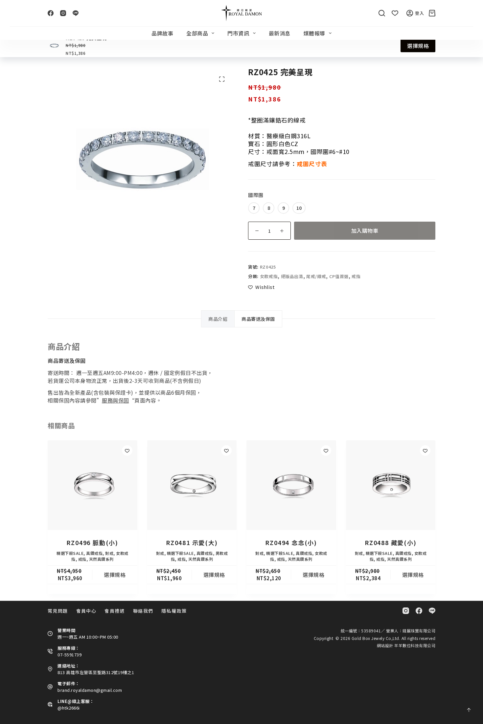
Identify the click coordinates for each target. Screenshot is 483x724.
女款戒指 (269, 276)
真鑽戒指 (94, 553)
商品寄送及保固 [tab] (258, 319)
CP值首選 (339, 276)
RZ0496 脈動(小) (92, 542)
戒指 (356, 276)
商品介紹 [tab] (217, 319)
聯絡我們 (143, 611)
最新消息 (279, 33)
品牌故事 (162, 33)
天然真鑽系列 (101, 559)
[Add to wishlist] (127, 450)
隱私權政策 (174, 611)
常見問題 (58, 611)
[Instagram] (63, 13)
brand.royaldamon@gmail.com (90, 690)
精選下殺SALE (70, 553)
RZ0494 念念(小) (291, 542)
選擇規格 (418, 46)
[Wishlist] (395, 13)
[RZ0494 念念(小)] (291, 485)
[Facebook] (51, 13)
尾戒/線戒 (316, 276)
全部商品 (197, 33)
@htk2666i (69, 708)
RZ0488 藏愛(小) (391, 542)
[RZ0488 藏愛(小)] (391, 485)
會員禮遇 (114, 611)
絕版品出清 (292, 276)
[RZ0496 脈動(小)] (92, 485)
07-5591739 (69, 654)
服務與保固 (115, 400)
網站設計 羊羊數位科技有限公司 (406, 645)
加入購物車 (365, 230)
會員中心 (86, 611)
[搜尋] (382, 13)
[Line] (76, 13)
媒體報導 (314, 33)
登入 (419, 13)
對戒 (109, 553)
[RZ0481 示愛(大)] (192, 485)
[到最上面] (469, 710)
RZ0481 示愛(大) (192, 542)
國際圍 (256, 194)
